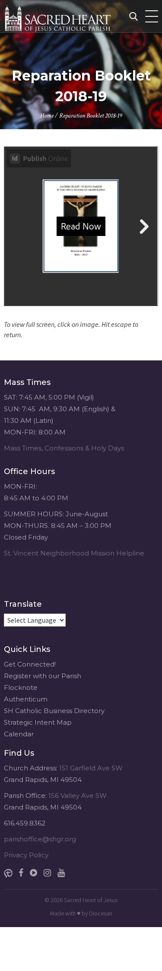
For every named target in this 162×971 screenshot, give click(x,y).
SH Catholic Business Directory (54, 711)
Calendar (19, 734)
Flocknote (21, 687)
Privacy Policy (26, 855)
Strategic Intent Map (38, 722)
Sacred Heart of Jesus (91, 900)
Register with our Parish (42, 676)
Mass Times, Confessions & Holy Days (64, 448)
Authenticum (26, 699)
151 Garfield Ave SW (91, 768)
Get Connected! (30, 664)
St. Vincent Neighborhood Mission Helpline (74, 553)
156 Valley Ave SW (77, 795)
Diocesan (100, 913)
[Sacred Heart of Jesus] (75, 16)
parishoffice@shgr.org (40, 839)
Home (47, 116)
